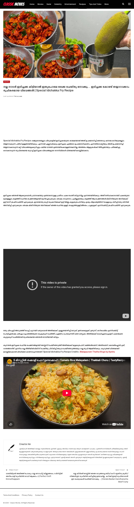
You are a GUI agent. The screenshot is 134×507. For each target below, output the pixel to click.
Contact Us (39, 495)
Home (32, 4)
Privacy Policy (27, 495)
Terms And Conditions (11, 495)
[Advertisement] (67, 119)
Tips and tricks (95, 4)
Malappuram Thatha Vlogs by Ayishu (97, 352)
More (107, 4)
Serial (49, 4)
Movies (40, 4)
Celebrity (58, 4)
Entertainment (70, 4)
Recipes (82, 4)
